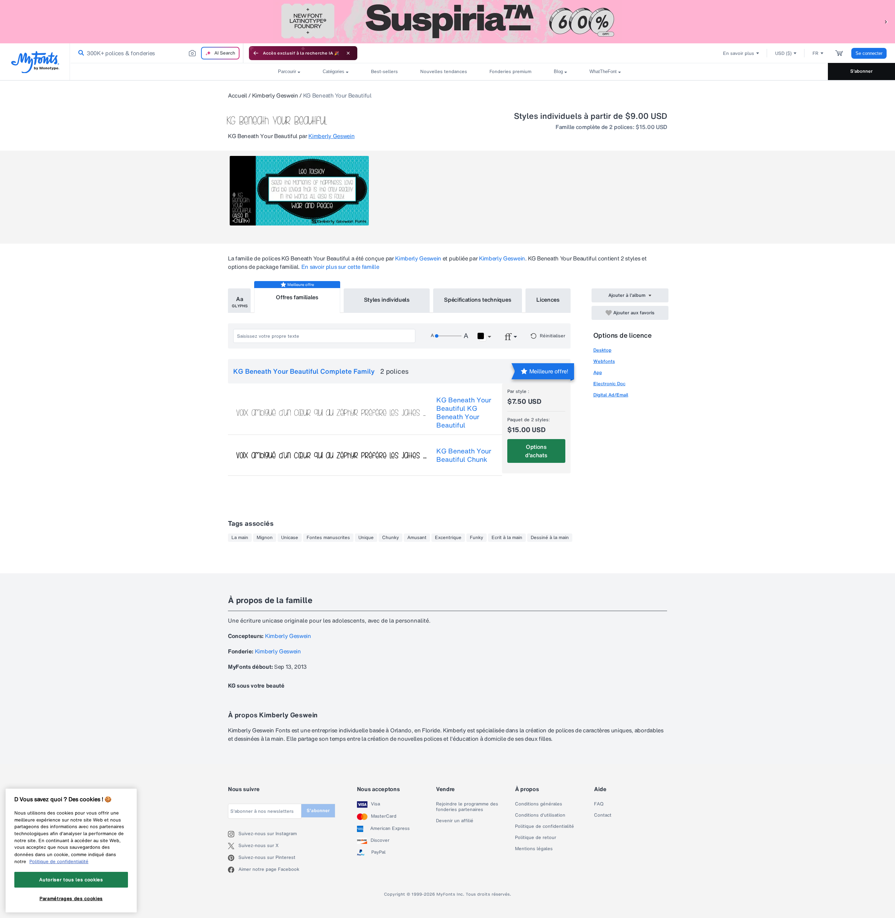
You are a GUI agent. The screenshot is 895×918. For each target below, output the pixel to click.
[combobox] (156, 53)
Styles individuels (387, 299)
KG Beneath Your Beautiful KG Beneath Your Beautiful (463, 412)
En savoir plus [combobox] (738, 53)
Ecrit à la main (507, 537)
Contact (602, 815)
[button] (886, 21)
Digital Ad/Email (610, 395)
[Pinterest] (233, 858)
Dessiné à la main (550, 537)
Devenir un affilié (454, 821)
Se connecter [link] (868, 53)
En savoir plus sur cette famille (340, 267)
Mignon (265, 537)
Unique (366, 537)
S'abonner (861, 71)
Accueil (237, 95)
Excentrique (448, 537)
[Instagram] (233, 834)
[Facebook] (233, 870)
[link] (80, 53)
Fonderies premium (510, 71)
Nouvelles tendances (443, 71)
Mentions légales (534, 849)
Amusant (417, 537)
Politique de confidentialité (544, 826)
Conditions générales (538, 804)
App (597, 372)
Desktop (602, 350)
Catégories (333, 71)
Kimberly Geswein (275, 95)
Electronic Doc (609, 383)
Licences (547, 299)
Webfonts (604, 361)
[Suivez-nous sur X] (233, 846)
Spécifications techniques (477, 299)
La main (239, 537)
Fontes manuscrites (328, 537)
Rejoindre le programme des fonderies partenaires (467, 806)
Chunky (390, 537)
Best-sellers (384, 71)
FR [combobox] (815, 53)
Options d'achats (536, 451)
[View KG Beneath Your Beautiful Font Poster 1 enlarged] (299, 190)
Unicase (289, 537)
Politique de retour (535, 837)
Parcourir (287, 71)
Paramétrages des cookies (71, 898)
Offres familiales (297, 297)
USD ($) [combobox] (783, 53)
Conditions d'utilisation (540, 815)
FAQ (598, 804)
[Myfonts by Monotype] (35, 62)
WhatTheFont (603, 71)
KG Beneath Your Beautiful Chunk (463, 455)
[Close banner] (348, 53)
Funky (476, 537)
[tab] (239, 300)
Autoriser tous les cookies (71, 879)
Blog (558, 71)
